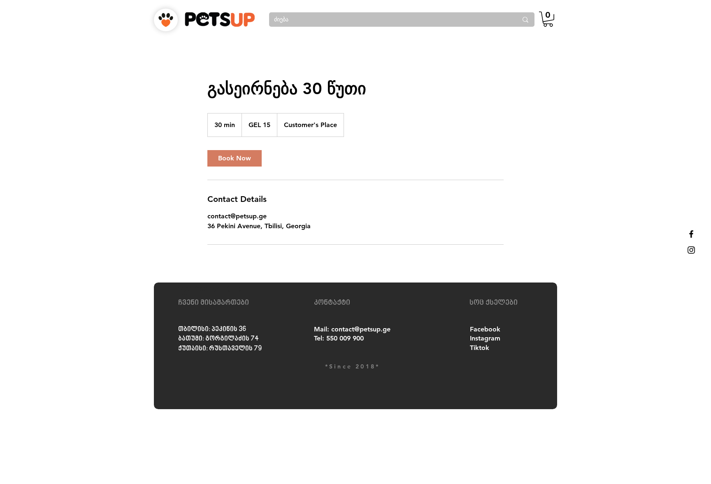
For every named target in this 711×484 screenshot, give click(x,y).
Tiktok (479, 348)
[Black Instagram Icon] (691, 250)
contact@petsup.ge (360, 329)
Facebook (485, 329)
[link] (234, 158)
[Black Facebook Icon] (691, 234)
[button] (548, 19)
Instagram (485, 338)
